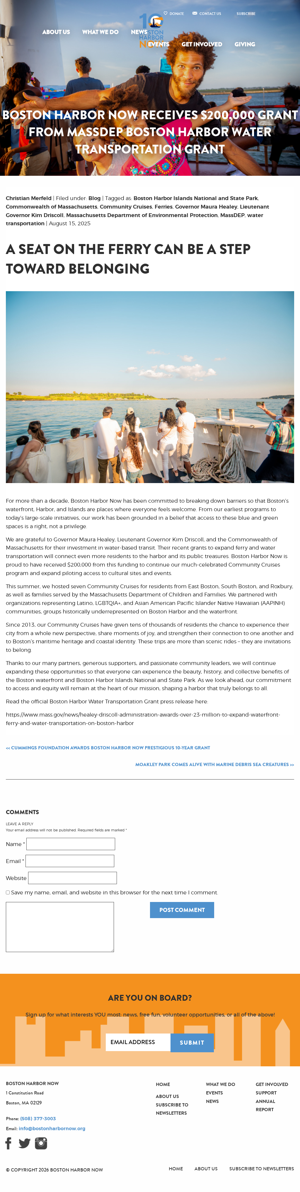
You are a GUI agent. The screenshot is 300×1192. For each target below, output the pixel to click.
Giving (245, 44)
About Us (56, 32)
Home (163, 1084)
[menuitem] (57, 32)
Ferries (164, 207)
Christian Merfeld (29, 198)
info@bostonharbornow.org (52, 1128)
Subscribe (246, 13)
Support (266, 1092)
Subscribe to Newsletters (261, 1168)
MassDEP (232, 215)
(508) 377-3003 (38, 1118)
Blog (94, 198)
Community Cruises (126, 207)
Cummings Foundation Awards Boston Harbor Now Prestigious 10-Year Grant (110, 747)
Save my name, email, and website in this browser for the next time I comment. (114, 893)
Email (15, 861)
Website (16, 878)
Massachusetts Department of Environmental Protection (142, 215)
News (139, 32)
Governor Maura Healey (206, 207)
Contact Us (210, 13)
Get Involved (202, 44)
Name (15, 844)
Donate (177, 13)
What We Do (100, 32)
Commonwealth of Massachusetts (51, 207)
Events (158, 44)
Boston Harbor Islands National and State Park (196, 198)
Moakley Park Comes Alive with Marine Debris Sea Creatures (212, 764)
